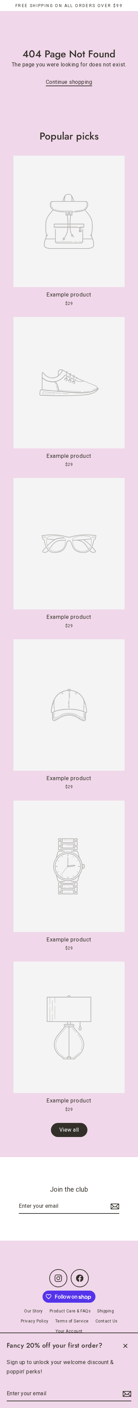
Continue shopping (69, 82)
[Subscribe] (126, 1393)
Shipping (105, 1311)
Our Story (33, 1311)
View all (69, 1130)
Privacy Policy (35, 1321)
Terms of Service (72, 1321)
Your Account (69, 1331)
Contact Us (106, 1321)
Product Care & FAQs (70, 1311)
